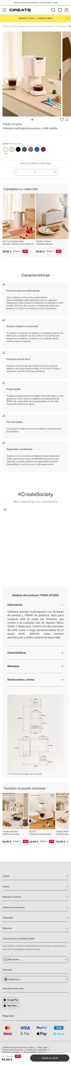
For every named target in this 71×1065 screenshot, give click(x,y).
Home (5, 26)
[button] (5, 540)
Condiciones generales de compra (18, 1047)
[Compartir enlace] (67, 119)
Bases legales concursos (35, 1052)
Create (5, 876)
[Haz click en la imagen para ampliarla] (35, 733)
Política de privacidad (12, 1050)
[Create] (20, 10)
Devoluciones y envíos (20, 679)
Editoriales (7, 917)
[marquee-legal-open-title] (67, 18)
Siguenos (7, 928)
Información (14, 604)
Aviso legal (42, 1047)
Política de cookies (11, 1052)
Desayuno (48, 26)
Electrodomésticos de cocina (26, 26)
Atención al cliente (11, 897)
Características (16, 652)
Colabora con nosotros (13, 907)
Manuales (13, 666)
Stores (5, 886)
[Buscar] (53, 10)
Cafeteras (61, 26)
